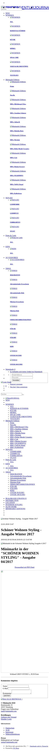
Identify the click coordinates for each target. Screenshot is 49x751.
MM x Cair (14, 439)
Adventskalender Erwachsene (20, 476)
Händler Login (6, 719)
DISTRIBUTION (11, 500)
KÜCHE (13, 410)
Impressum (9, 732)
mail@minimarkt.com (9, 711)
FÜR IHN (13, 488)
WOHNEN (9, 15)
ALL (12, 406)
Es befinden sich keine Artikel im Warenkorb (26, 372)
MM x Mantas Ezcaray (18, 441)
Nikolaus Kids (15, 482)
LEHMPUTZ (15, 454)
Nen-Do (13, 425)
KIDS (7, 247)
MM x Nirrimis (15, 435)
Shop (11, 7)
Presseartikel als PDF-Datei (24, 567)
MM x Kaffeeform (16, 447)
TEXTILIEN (15, 419)
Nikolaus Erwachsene (18, 480)
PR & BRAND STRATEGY (16, 498)
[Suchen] (23, 9)
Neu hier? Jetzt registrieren (18, 387)
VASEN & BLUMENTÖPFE (21, 417)
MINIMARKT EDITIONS (15, 509)
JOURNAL (15, 398)
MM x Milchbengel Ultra (19, 427)
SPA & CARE (15, 415)
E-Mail (5, 688)
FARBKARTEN (16, 456)
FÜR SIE (13, 486)
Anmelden (16, 380)
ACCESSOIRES (11, 258)
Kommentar (7, 693)
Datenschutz (9, 728)
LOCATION (10, 503)
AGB (7, 730)
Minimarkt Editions (12, 80)
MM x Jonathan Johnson (19, 429)
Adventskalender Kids (18, 478)
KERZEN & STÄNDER (19, 408)
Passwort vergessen (16, 384)
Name (5, 686)
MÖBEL (13, 413)
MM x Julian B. (15, 431)
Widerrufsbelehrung (12, 734)
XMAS (8, 268)
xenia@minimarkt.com (9, 742)
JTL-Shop (16, 748)
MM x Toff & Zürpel (17, 445)
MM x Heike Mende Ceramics (21, 437)
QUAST (13, 458)
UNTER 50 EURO (17, 492)
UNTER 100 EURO (17, 495)
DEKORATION (16, 474)
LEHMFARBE (15, 451)
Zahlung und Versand (8, 717)
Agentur (25, 7)
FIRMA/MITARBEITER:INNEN (22, 484)
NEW (7, 13)
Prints (12, 423)
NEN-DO (9, 198)
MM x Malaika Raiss (17, 433)
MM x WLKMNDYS (18, 443)
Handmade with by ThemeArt (39, 746)
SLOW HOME (11, 507)
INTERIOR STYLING (14, 505)
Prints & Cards (10, 236)
